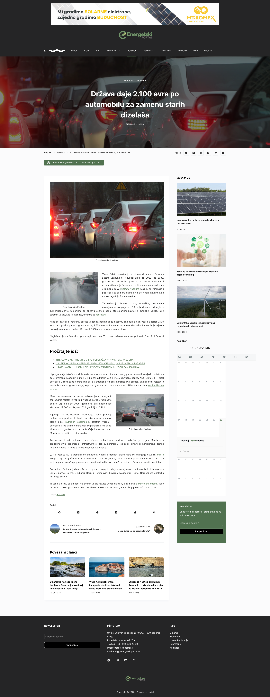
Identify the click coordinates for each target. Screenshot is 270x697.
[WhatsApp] (223, 152)
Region (87, 51)
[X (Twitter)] (193, 152)
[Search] (45, 51)
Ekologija (131, 51)
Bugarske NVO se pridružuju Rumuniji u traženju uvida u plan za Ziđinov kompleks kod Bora (146, 585)
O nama (174, 632)
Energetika (112, 51)
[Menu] (45, 35)
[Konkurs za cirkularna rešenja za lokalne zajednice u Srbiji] (201, 250)
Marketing (175, 636)
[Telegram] (215, 152)
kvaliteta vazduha (129, 288)
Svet (98, 51)
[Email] (154, 512)
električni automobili (146, 483)
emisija (160, 454)
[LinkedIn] (201, 152)
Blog (195, 51)
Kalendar (174, 647)
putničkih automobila (77, 421)
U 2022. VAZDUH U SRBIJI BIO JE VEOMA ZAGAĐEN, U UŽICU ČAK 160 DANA (98, 367)
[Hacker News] (208, 152)
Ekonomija (148, 51)
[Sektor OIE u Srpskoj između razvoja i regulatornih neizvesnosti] (201, 302)
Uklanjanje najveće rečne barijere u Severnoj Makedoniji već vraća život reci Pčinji (66, 585)
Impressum (175, 643)
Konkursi (182, 51)
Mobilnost (167, 51)
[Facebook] (186, 152)
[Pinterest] (97, 512)
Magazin (208, 51)
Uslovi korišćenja (179, 640)
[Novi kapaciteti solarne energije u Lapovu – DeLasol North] (201, 199)
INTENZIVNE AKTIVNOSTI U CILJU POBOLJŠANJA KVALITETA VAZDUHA (94, 359)
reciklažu (101, 314)
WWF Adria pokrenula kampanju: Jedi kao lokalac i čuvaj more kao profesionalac (105, 585)
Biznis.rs (61, 494)
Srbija (74, 51)
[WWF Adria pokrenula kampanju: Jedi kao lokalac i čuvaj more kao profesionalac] (106, 567)
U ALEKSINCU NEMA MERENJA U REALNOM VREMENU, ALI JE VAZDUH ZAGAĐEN (100, 363)
